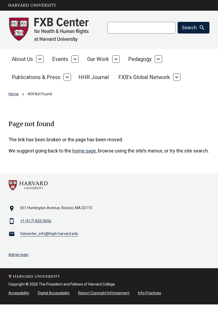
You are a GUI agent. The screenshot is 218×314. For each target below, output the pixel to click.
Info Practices (149, 293)
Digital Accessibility (54, 293)
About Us (22, 59)
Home (14, 94)
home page (84, 151)
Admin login (18, 255)
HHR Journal (93, 77)
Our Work (98, 59)
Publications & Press (36, 77)
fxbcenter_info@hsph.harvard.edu (49, 234)
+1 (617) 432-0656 (35, 221)
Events (60, 59)
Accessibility (19, 293)
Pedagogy (140, 59)
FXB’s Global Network (144, 77)
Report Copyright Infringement (103, 293)
